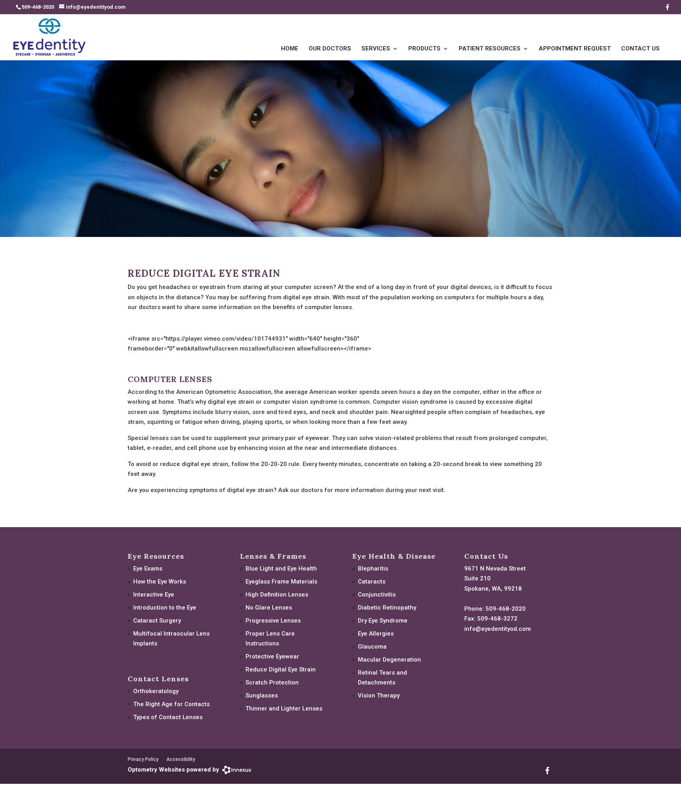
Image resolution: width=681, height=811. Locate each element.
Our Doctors (330, 49)
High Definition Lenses (277, 594)
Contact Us (640, 49)
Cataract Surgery (157, 620)
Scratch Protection (272, 682)
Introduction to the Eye (164, 607)
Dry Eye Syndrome (382, 620)
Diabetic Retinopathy (387, 607)
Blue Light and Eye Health (281, 568)
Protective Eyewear (272, 656)
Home (289, 49)
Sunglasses (262, 695)
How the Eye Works (159, 581)
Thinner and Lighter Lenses (284, 708)
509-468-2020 (506, 608)
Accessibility (180, 759)
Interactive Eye (153, 594)
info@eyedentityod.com (497, 628)
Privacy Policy (143, 759)
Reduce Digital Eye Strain (281, 669)
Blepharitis (373, 568)
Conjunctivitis (377, 594)
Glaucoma (372, 646)
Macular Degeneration (389, 659)
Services (375, 49)
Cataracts (371, 581)
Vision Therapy (379, 695)
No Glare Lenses (269, 607)
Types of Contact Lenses (168, 717)
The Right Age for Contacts (171, 704)
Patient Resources (490, 49)
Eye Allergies (376, 633)
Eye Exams (147, 568)
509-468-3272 (497, 618)
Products (424, 49)
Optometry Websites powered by (173, 769)
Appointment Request (575, 49)
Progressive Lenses (273, 620)
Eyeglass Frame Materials (281, 581)
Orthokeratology (156, 691)
